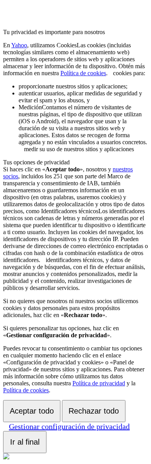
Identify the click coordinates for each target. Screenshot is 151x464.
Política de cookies (83, 73)
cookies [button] (74, 59)
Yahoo (19, 45)
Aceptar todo (32, 411)
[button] (110, 73)
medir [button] (83, 128)
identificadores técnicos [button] (75, 235)
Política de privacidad (98, 383)
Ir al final (24, 442)
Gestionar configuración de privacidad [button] (69, 426)
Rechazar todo (94, 411)
